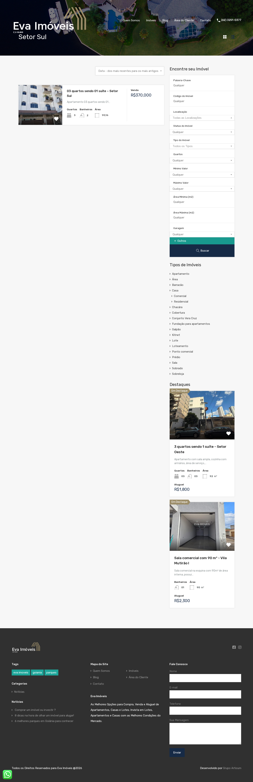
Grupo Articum (232, 768)
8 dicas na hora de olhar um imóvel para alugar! (44, 715)
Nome (173, 671)
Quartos (178, 154)
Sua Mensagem (179, 720)
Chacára (177, 307)
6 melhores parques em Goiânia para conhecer (44, 721)
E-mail (173, 687)
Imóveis (151, 20)
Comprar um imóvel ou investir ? (35, 710)
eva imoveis (21, 672)
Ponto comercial (182, 351)
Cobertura (178, 312)
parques (51, 672)
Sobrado (177, 368)
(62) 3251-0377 (231, 20)
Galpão (176, 329)
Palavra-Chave (182, 80)
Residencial (181, 301)
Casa (175, 290)
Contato (205, 20)
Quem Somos (131, 20)
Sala (174, 362)
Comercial (180, 296)
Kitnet (176, 335)
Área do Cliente (184, 20)
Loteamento (180, 346)
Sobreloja (178, 374)
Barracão (177, 285)
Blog (165, 20)
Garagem (178, 228)
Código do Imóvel (183, 96)
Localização (180, 111)
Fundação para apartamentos (191, 324)
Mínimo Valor (180, 168)
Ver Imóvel (40, 116)
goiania (37, 672)
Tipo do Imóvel (181, 140)
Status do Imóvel (182, 125)
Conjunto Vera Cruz (184, 318)
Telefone (175, 703)
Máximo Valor (181, 182)
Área (175, 279)
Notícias (19, 691)
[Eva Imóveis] (50, 34)
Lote (175, 340)
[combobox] (129, 71)
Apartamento (180, 273)
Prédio (176, 357)
